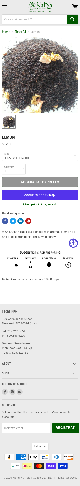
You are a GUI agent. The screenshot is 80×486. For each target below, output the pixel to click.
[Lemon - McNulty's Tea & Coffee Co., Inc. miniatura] (8, 121)
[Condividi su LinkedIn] (20, 221)
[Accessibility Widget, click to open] (73, 243)
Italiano (38, 446)
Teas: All (20, 31)
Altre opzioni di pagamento (40, 204)
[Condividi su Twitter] (13, 221)
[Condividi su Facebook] (5, 221)
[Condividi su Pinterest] (28, 221)
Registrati (65, 428)
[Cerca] (72, 19)
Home (6, 31)
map (34, 323)
